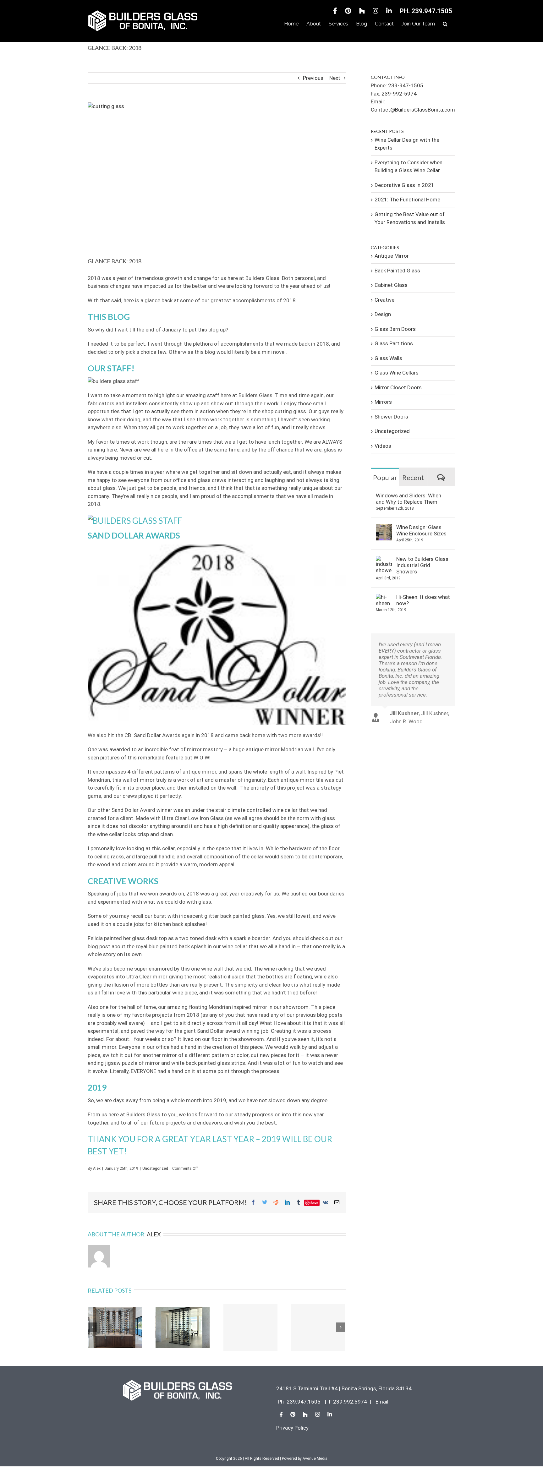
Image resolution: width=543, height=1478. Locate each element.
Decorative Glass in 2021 (404, 185)
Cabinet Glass (391, 285)
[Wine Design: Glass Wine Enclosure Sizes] (384, 528)
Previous (313, 78)
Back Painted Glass (397, 270)
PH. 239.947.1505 (426, 11)
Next (334, 78)
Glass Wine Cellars (397, 373)
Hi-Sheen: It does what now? (423, 600)
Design (383, 314)
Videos (383, 446)
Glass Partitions (394, 343)
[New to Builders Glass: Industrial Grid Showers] (384, 559)
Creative (384, 300)
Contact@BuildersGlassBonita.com (413, 110)
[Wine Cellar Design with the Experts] (115, 1327)
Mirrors (383, 402)
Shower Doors (391, 416)
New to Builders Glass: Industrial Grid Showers (423, 565)
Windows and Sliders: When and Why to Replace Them (408, 498)
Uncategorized (155, 1168)
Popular (385, 477)
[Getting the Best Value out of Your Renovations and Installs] (250, 1327)
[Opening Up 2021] (318, 1327)
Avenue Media (315, 1458)
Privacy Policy (292, 1428)
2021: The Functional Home (407, 199)
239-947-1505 (405, 85)
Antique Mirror (392, 256)
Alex (97, 1168)
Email (382, 1402)
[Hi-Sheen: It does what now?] (384, 597)
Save (314, 1202)
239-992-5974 (399, 93)
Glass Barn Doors (395, 329)
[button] (445, 24)
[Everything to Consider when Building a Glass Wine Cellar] (183, 1327)
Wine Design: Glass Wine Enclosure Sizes (421, 530)
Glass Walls (388, 358)
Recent (413, 477)
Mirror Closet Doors (398, 387)
